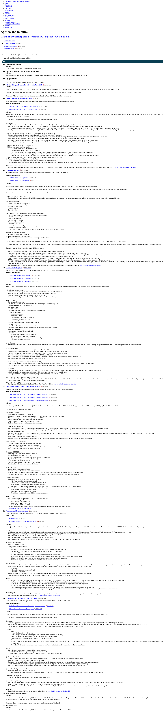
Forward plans (9, 10)
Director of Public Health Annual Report (23, 98)
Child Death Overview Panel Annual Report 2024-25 (27, 386)
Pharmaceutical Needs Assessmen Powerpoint (26, 521)
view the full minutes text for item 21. (20, 508)
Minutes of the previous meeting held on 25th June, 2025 (28, 85)
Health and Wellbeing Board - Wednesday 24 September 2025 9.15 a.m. (35, 36)
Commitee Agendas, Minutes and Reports (17, 1)
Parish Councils (9, 18)
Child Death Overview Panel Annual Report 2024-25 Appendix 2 (33, 397)
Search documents (10, 22)
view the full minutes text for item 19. (90, 265)
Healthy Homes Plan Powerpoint (23, 180)
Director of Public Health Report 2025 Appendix (28, 106)
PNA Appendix (17, 518)
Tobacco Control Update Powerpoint (24, 281)
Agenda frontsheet (14, 43)
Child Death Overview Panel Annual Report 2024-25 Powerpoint (33, 400)
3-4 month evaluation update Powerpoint (25, 609)
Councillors (8, 8)
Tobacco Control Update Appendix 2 (24, 278)
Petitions (7, 20)
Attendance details (9, 41)
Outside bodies (9, 17)
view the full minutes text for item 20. (64, 384)
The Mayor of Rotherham (12, 24)
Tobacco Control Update (18, 268)
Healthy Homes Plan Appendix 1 (22, 178)
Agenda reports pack (14, 46)
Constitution (8, 6)
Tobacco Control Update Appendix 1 (24, 275)
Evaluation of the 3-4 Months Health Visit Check (26, 598)
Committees (8, 5)
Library (7, 12)
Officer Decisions (10, 15)
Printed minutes (13, 49)
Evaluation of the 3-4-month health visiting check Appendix (31, 606)
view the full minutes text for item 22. (51, 595)
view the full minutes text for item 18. (126, 167)
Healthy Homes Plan (17, 170)
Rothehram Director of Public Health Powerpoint (27, 109)
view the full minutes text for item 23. (59, 691)
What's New (8, 27)
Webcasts (7, 25)
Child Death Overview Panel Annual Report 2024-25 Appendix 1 (32, 394)
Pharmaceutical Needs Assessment (21, 511)
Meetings (7, 13)
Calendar (7, 3)
